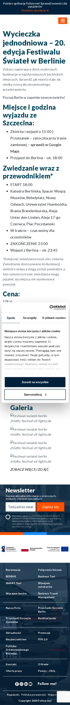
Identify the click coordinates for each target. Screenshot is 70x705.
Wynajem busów (16, 593)
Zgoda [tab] (11, 317)
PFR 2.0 (42, 639)
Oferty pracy (14, 670)
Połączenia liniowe (50, 569)
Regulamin (13, 694)
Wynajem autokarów (45, 584)
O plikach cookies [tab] (54, 317)
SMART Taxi (13, 583)
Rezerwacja (13, 569)
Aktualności (13, 632)
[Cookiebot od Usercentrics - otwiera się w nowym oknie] (50, 307)
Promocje (44, 632)
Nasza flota (13, 607)
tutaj (28, 526)
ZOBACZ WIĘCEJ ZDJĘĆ (29, 469)
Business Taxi (46, 576)
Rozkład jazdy (47, 618)
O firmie (43, 664)
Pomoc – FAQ (46, 670)
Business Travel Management (48, 595)
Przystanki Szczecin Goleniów (18, 620)
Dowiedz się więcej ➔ (35, 10)
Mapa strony (55, 694)
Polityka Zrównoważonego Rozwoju (17, 649)
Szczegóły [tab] (30, 317)
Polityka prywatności (33, 694)
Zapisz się (50, 506)
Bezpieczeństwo (16, 639)
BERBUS (11, 576)
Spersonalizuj (33, 394)
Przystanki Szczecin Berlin (50, 609)
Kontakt (11, 664)
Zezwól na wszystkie (35, 382)
